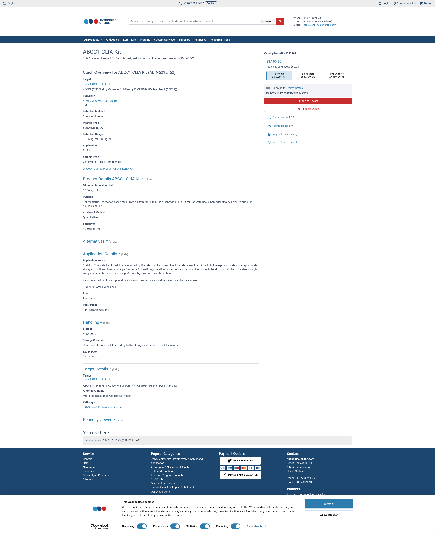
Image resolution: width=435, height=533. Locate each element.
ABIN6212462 (279, 75)
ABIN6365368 (308, 75)
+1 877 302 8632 (194, 3)
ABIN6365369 (336, 75)
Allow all (329, 503)
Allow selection (329, 514)
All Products (92, 39)
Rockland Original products (167, 475)
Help (85, 463)
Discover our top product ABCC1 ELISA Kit (108, 168)
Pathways (200, 39)
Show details (254, 526)
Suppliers (184, 39)
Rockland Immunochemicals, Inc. (306, 494)
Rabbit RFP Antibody (163, 471)
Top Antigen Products (96, 475)
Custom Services (164, 39)
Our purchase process (164, 483)
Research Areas (220, 39)
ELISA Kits (129, 39)
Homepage (92, 440)
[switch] (175, 526)
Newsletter (89, 467)
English (11, 3)
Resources (89, 471)
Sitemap (88, 479)
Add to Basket (309, 101)
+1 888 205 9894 (302, 482)
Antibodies (112, 39)
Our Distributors (160, 491)
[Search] (280, 21)
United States (295, 88)
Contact (211, 3)
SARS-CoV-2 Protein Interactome (102, 407)
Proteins (145, 39)
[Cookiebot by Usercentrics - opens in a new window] (99, 526)
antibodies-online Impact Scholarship (173, 487)
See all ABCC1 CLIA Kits (97, 84)
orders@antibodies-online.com (320, 25)
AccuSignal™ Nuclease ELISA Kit (170, 467)
